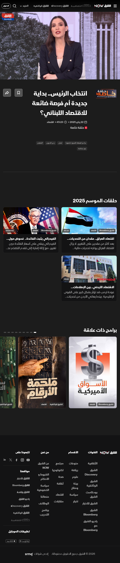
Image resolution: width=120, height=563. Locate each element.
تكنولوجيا (58, 470)
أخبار (75, 501)
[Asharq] (23, 478)
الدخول (6, 5)
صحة (61, 477)
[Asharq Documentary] (21, 513)
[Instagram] (22, 460)
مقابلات (59, 501)
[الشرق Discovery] (60, 6)
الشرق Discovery (91, 472)
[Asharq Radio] (24, 499)
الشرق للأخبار (90, 503)
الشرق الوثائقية (56, 404)
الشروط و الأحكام (43, 476)
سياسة (74, 494)
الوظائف (44, 503)
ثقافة (60, 483)
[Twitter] (10, 460)
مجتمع (60, 463)
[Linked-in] (4, 460)
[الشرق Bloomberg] (21, 485)
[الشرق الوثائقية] (41, 6)
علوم (75, 477)
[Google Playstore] (24, 541)
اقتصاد (93, 230)
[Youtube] (28, 460)
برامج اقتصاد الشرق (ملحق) (76, 142)
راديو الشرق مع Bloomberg (90, 525)
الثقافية (93, 463)
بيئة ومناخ (74, 485)
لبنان (60, 142)
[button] (20, 73)
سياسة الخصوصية (43, 487)
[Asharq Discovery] (20, 506)
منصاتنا (45, 497)
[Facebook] (16, 460)
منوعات (73, 463)
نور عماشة (82, 148)
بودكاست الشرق (92, 494)
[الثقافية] (81, 6)
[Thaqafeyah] (20, 520)
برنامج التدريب (44, 512)
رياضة (74, 470)
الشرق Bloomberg (106, 230)
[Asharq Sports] (23, 492)
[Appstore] (11, 541)
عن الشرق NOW (43, 465)
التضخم (40, 142)
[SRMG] (29, 554)
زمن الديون (50, 142)
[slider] (60, 77)
